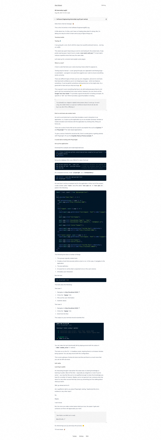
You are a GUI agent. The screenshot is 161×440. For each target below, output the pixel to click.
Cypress (99, 127)
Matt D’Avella (60, 419)
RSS (87, 436)
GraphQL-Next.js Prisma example (82, 136)
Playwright (61, 130)
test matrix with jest (88, 53)
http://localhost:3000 (72, 292)
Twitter (75, 436)
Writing (103, 5)
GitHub (81, 436)
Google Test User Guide (63, 93)
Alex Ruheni (58, 5)
